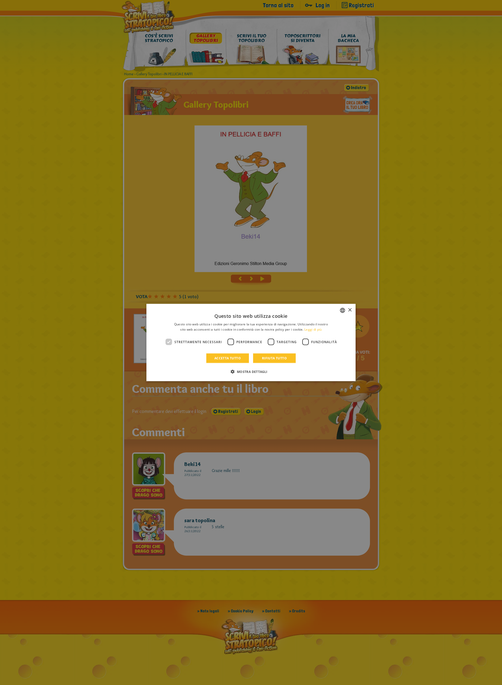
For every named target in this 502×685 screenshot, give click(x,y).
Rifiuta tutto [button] (274, 358)
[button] (251, 372)
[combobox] (342, 310)
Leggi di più (313, 329)
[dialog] (251, 342)
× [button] (350, 310)
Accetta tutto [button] (227, 358)
